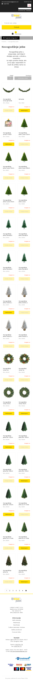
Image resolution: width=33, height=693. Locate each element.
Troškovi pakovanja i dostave (16, 627)
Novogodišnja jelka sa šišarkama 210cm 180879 (24, 571)
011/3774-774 (19, 644)
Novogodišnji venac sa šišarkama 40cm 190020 (8, 369)
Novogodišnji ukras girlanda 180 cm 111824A (7, 99)
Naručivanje (16, 625)
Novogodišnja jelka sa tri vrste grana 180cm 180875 (24, 503)
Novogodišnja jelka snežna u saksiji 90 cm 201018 (23, 301)
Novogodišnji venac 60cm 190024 (22, 402)
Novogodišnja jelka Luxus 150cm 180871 (8, 167)
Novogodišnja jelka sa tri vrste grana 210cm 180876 (8, 537)
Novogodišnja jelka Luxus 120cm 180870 (24, 133)
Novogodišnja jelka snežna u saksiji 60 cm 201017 (7, 301)
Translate (28, 10)
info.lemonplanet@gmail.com (18, 651)
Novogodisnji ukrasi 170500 (7, 133)
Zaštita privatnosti (16, 629)
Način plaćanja (16, 620)
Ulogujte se (11, 106)
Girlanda (21, 99)
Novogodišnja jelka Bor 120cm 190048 (8, 436)
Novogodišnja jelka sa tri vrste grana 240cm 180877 (24, 537)
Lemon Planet (20, 678)
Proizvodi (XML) (16, 632)
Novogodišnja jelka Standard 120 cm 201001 (7, 234)
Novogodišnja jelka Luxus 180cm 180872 (24, 167)
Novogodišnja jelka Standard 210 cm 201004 (23, 268)
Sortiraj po (28, 75)
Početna (4, 41)
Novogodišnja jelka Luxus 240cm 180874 (23, 200)
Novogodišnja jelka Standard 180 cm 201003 (7, 268)
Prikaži (11, 75)
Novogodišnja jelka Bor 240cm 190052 (8, 503)
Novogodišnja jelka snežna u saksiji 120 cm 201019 (7, 335)
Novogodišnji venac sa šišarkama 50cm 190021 (24, 369)
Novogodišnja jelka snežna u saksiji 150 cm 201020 (23, 335)
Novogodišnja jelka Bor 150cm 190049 (24, 436)
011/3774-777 (18, 646)
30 (10, 78)
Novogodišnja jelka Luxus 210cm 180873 (8, 200)
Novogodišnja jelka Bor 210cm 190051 (24, 470)
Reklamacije (16, 622)
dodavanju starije (23, 78)
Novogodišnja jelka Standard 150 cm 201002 (23, 234)
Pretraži (16, 27)
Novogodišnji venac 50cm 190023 (7, 402)
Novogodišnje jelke (13, 41)
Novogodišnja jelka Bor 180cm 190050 (8, 470)
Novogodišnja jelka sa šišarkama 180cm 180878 (8, 571)
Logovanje (6, 3)
